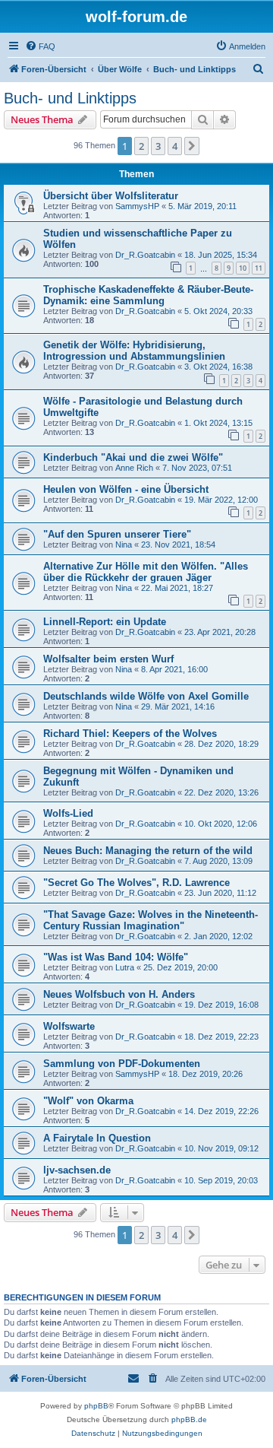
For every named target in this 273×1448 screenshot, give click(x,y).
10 (242, 268)
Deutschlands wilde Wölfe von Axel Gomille (146, 696)
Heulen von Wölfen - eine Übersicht (126, 489)
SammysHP (137, 206)
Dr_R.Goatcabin (145, 254)
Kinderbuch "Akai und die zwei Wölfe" (133, 457)
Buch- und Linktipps (70, 98)
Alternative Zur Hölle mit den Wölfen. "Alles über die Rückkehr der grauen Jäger (145, 571)
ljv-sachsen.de (77, 1170)
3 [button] (158, 146)
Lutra (124, 967)
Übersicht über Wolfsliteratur (110, 196)
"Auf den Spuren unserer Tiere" (117, 534)
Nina (123, 544)
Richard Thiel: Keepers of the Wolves (130, 733)
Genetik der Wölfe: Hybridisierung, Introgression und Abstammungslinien (134, 350)
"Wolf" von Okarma (88, 1101)
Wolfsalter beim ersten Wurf (108, 659)
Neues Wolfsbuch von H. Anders (119, 994)
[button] (191, 146)
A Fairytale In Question (97, 1138)
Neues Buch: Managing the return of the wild (148, 850)
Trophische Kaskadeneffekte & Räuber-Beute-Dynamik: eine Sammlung (148, 295)
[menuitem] (40, 46)
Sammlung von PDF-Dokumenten (121, 1063)
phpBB (96, 1406)
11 (258, 268)
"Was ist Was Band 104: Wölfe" (115, 957)
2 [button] (141, 146)
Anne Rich (134, 467)
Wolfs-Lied (68, 813)
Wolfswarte (69, 1026)
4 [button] (174, 146)
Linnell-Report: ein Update (104, 621)
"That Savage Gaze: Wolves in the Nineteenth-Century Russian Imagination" (150, 920)
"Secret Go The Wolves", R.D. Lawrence (136, 882)
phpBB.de (189, 1419)
